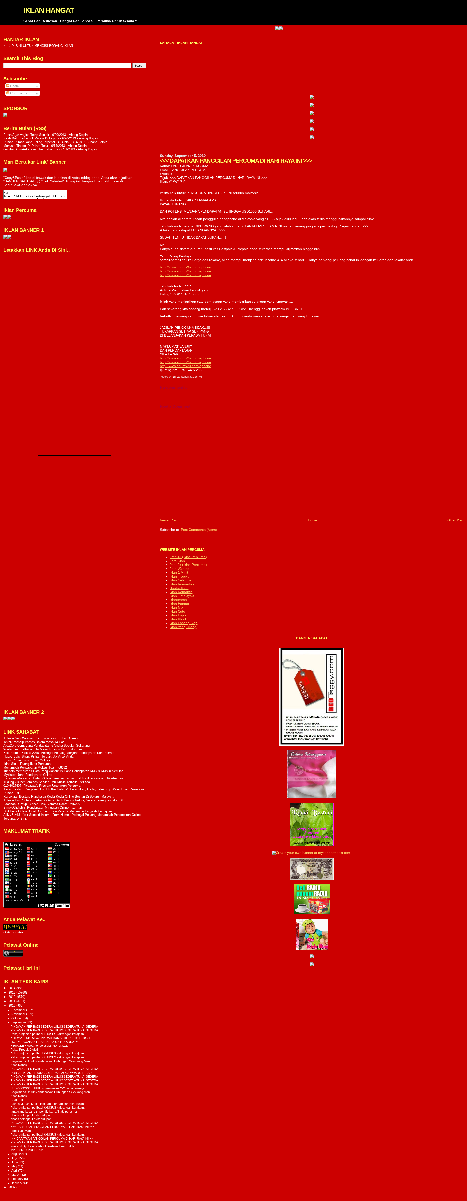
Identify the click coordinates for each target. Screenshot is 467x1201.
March (15, 1174)
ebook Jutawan (21, 1130)
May (14, 1166)
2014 (12, 988)
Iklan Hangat (179, 603)
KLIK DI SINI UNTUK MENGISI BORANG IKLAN (38, 46)
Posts (14, 86)
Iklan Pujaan (179, 615)
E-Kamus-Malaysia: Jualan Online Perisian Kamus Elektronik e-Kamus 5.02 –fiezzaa (63, 778)
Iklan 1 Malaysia (182, 596)
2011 (12, 1001)
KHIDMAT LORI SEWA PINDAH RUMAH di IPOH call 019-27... (51, 1037)
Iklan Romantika (182, 584)
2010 (12, 1005)
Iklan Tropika (179, 576)
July (14, 1158)
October (17, 1018)
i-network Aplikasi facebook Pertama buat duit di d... (45, 1146)
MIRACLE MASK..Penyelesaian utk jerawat (39, 1045)
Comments (18, 93)
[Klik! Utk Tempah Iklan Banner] (254, 29)
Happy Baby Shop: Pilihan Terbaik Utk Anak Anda (38, 756)
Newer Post (169, 520)
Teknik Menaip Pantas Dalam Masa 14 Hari (33, 742)
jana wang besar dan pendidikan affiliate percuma (44, 1111)
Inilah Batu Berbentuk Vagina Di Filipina (31, 138)
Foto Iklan (177, 561)
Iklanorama (178, 600)
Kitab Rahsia (19, 1065)
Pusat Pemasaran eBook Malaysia (27, 760)
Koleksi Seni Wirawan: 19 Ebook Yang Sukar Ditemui (40, 738)
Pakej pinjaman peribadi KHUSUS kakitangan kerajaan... (48, 1034)
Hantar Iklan (179, 588)
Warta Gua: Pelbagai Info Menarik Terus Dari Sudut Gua (42, 749)
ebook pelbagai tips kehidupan (31, 1115)
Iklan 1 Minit (179, 572)
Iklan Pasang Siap (183, 623)
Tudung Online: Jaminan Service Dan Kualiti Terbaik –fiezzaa (46, 782)
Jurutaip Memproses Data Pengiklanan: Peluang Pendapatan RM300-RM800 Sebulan (63, 771)
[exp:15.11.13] (5, 719)
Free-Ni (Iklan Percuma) (188, 557)
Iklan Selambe (180, 580)
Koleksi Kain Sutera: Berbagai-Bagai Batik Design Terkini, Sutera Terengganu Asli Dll (63, 800)
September (19, 1022)
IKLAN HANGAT (48, 10)
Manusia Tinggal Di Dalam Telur (25, 145)
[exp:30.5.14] (312, 98)
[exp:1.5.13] (5, 237)
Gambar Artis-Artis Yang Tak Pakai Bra (30, 149)
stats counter (13, 932)
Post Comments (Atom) (199, 530)
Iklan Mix (176, 607)
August (16, 1154)
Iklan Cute (177, 611)
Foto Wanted (179, 568)
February (17, 1179)
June (15, 1162)
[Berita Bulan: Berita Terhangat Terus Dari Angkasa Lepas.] (5, 116)
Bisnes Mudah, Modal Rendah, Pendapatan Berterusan (47, 1103)
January (17, 1183)
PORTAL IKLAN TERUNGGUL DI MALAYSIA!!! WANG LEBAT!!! (52, 1072)
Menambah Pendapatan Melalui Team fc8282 (35, 767)
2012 (12, 997)
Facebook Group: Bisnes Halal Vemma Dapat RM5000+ (42, 804)
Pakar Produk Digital (24, 1049)
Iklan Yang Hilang (183, 627)
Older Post (455, 520)
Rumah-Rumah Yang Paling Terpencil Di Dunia (36, 142)
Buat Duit (17, 1099)
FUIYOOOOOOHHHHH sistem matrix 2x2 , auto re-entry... (48, 1088)
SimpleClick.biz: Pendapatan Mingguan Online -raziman (42, 807)
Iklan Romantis (181, 592)
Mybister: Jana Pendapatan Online (27, 775)
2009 (12, 1187)
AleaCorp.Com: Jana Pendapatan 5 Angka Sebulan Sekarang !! (47, 745)
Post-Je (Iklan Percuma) (188, 565)
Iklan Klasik (178, 619)
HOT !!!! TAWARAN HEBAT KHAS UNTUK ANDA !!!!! (44, 1041)
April (14, 1170)
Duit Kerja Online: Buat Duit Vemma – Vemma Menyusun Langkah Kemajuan (57, 811)
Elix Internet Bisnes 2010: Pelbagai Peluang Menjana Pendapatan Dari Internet (58, 753)
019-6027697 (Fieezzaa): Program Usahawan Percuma (41, 785)
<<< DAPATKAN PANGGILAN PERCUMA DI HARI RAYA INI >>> (52, 1126)
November (18, 1014)
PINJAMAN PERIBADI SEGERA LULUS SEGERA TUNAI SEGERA (54, 1026)
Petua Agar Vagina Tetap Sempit (26, 135)
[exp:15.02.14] (312, 106)
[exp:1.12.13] (250, 29)
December (18, 1010)
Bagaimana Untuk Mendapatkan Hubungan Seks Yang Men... (51, 1061)
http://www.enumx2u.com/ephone (185, 267)
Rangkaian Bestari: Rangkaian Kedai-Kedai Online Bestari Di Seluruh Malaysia (58, 796)
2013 (12, 992)
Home (312, 520)
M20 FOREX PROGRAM (27, 1150)
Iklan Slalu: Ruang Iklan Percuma (27, 764)
